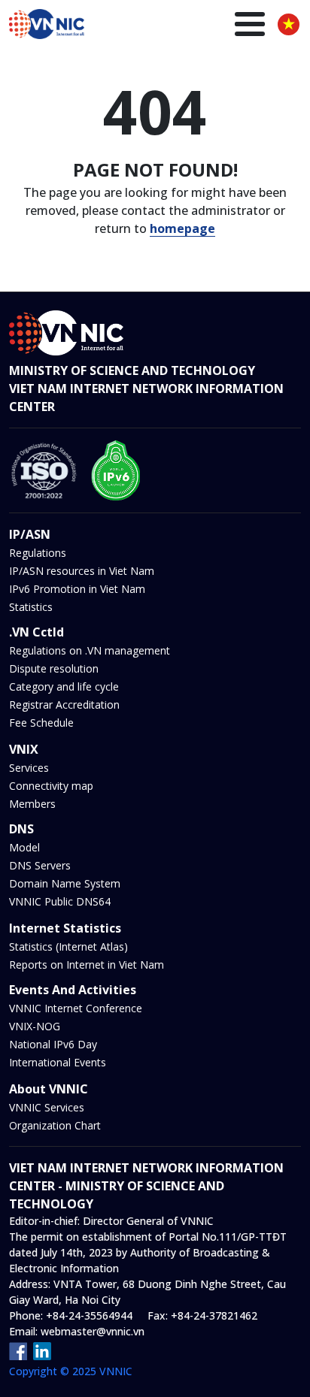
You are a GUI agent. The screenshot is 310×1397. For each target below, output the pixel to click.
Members (32, 804)
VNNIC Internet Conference (75, 1008)
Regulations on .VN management (89, 650)
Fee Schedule (41, 722)
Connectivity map (51, 786)
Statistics (31, 607)
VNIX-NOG (34, 1026)
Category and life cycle (64, 686)
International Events (57, 1062)
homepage (182, 228)
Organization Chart (55, 1125)
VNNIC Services (46, 1107)
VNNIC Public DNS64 (60, 901)
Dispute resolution (54, 668)
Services (29, 767)
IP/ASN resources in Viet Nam (81, 571)
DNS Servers (40, 865)
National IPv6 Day (53, 1044)
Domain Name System (64, 883)
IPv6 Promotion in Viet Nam (77, 589)
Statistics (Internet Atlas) (68, 946)
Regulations (37, 553)
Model (24, 847)
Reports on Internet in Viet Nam (86, 964)
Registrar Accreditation (64, 704)
